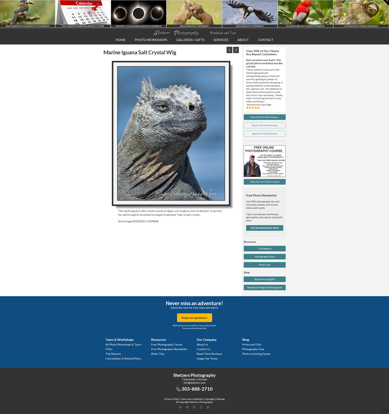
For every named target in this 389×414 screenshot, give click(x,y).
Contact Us (203, 349)
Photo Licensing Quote (256, 353)
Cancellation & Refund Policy (123, 358)
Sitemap (220, 399)
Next (382, 14)
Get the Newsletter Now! (264, 227)
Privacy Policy (171, 399)
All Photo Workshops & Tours (123, 344)
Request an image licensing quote (264, 287)
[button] (386, 3)
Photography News (265, 256)
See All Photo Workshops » (264, 117)
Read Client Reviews (209, 353)
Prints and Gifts (251, 344)
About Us (202, 344)
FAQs (108, 349)
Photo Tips (265, 264)
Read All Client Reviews (264, 133)
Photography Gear (253, 349)
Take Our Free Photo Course (265, 181)
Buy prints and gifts (265, 279)
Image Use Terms (207, 358)
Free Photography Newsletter (169, 349)
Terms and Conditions (192, 399)
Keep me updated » (194, 317)
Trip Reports (264, 248)
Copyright (209, 399)
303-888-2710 (197, 389)
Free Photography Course (166, 344)
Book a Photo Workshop (265, 125)
